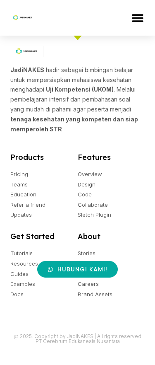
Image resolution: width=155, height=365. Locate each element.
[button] (137, 17)
